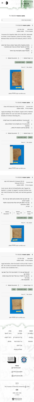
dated (30, 137)
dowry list (29, 62)
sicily (14, 289)
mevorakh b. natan (20, 62)
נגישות (17, 383)
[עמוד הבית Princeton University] (17, 399)
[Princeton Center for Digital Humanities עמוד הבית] (11, 359)
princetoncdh (18, 376)
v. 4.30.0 (17, 395)
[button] (27, 4)
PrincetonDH (18, 372)
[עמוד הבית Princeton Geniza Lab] (22, 359)
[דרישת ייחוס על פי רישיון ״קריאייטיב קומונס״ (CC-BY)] (17, 390)
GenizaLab (17, 368)
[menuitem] (30, 333)
